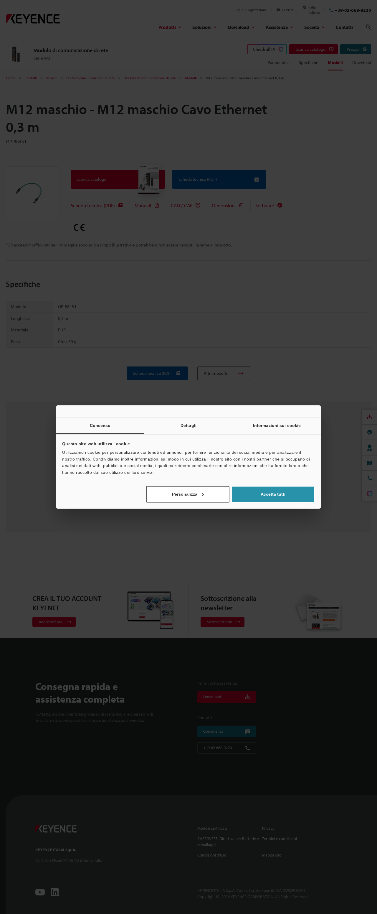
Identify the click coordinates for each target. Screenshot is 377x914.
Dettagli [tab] (188, 425)
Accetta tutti (273, 494)
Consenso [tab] (100, 425)
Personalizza (184, 494)
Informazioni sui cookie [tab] (277, 425)
